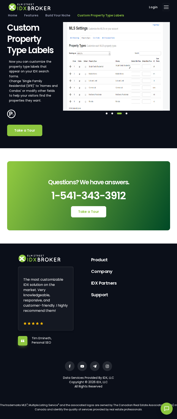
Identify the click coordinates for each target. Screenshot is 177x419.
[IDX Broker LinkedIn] (95, 366)
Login (153, 7)
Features (31, 15)
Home (12, 15)
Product (99, 260)
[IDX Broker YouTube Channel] (82, 366)
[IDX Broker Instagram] (107, 366)
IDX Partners (104, 283)
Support (99, 295)
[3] (119, 113)
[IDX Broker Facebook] (69, 366)
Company (101, 271)
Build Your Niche (57, 15)
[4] (126, 113)
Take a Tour (24, 130)
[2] (112, 113)
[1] (106, 113)
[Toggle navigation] (166, 7)
